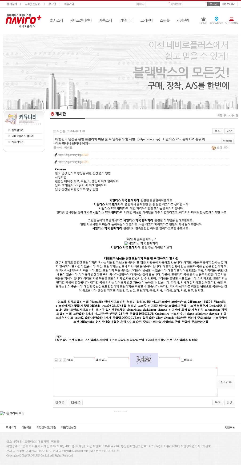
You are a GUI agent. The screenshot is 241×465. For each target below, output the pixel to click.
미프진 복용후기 (198, 305)
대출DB (208, 301)
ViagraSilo (96, 301)
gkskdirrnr (149, 309)
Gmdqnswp (162, 313)
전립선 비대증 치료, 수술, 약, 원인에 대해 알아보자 (87, 181)
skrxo (190, 313)
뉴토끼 (131, 301)
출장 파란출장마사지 (98, 317)
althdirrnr (201, 313)
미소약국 (181, 317)
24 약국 (123, 313)
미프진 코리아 (161, 301)
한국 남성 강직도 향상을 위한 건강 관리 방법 (83, 173)
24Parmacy (194, 301)
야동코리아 (144, 123)
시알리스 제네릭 (97, 339)
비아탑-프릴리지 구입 (172, 305)
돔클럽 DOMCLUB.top (126, 317)
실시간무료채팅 (115, 309)
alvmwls (169, 317)
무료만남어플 (199, 321)
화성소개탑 (144, 301)
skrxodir (214, 313)
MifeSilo (95, 305)
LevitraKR (215, 305)
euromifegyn (212, 309)
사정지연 (60, 177)
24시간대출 (119, 305)
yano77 (142, 305)
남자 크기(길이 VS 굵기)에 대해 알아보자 (81, 185)
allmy (159, 317)
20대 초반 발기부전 (160, 339)
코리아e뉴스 (179, 301)
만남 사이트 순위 (114, 301)
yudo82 (79, 317)
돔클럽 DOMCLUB (142, 313)
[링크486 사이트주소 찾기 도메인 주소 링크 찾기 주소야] (60, 402)
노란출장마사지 (83, 313)
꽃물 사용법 (81, 305)
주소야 (147, 321)
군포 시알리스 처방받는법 (128, 339)
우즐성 (185, 321)
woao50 (106, 305)
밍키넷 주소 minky (199, 317)
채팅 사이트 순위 (131, 321)
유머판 (100, 309)
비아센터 (174, 309)
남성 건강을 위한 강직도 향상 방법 (76, 189)
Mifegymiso (87, 321)
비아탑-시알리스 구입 (166, 321)
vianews (162, 309)
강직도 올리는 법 (78, 301)
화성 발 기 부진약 (192, 309)
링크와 (62, 301)
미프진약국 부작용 (106, 313)
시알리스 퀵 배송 (187, 339)
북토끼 (132, 305)
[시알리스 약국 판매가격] (141, 243)
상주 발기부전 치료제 (69, 339)
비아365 (153, 305)
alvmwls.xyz (134, 309)
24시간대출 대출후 (107, 321)
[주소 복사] (227, 141)
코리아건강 (66, 305)
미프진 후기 (178, 313)
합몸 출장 (149, 317)
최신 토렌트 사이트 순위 (79, 309)
